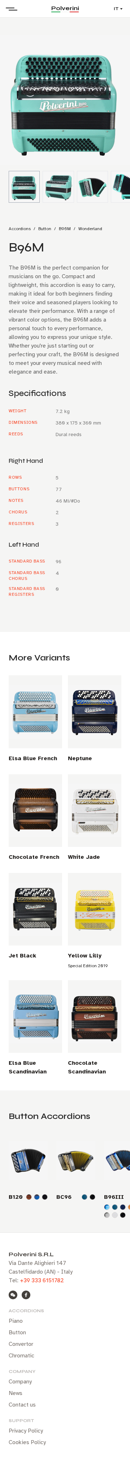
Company (20, 1381)
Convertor (21, 1344)
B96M (65, 228)
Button (44, 228)
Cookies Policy (27, 1442)
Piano (16, 1321)
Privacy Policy (26, 1430)
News (15, 1393)
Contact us (22, 1404)
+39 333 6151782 (42, 1280)
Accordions (20, 228)
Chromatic (21, 1355)
